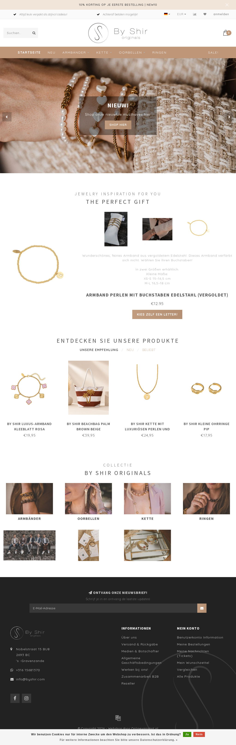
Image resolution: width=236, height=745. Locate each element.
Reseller (128, 683)
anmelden (221, 14)
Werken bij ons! (134, 669)
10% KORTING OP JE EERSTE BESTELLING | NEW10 (118, 4)
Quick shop (31, 422)
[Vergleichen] (195, 14)
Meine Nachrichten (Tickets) (193, 653)
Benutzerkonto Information (200, 637)
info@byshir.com (30, 679)
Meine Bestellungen (193, 644)
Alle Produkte (188, 676)
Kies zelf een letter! (157, 314)
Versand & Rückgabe (139, 644)
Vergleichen (187, 669)
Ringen (159, 52)
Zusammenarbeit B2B (140, 676)
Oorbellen (130, 52)
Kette (102, 52)
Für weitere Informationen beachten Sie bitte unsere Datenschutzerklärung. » (119, 740)
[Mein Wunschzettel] (205, 14)
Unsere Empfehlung (99, 350)
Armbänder (74, 52)
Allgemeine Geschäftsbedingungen (141, 660)
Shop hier (118, 123)
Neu (52, 52)
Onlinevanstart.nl (144, 728)
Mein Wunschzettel (193, 663)
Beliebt (149, 350)
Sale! (213, 52)
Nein (199, 734)
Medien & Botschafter (140, 651)
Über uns (129, 637)
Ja (187, 734)
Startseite (29, 52)
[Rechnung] (118, 717)
